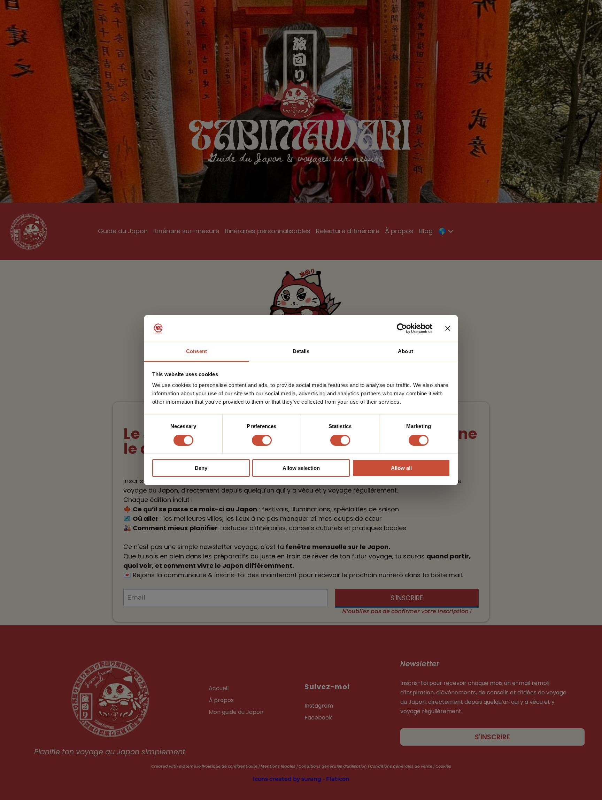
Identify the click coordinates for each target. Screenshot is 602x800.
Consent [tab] (196, 351)
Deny (201, 468)
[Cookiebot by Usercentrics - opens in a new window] (401, 328)
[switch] (262, 440)
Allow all (401, 468)
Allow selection (301, 468)
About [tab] (405, 351)
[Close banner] (447, 328)
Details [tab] (301, 351)
